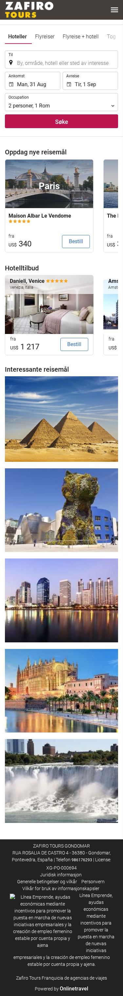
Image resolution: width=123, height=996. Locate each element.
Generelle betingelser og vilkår (47, 881)
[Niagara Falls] (61, 781)
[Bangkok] (61, 600)
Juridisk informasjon (61, 874)
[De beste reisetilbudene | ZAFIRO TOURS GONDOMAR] (29, 10)
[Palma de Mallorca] (61, 691)
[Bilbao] (61, 510)
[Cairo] (61, 418)
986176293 (82, 860)
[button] (114, 9)
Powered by (61, 988)
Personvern (93, 881)
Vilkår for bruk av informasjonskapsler (60, 888)
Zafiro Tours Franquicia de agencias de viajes (61, 978)
